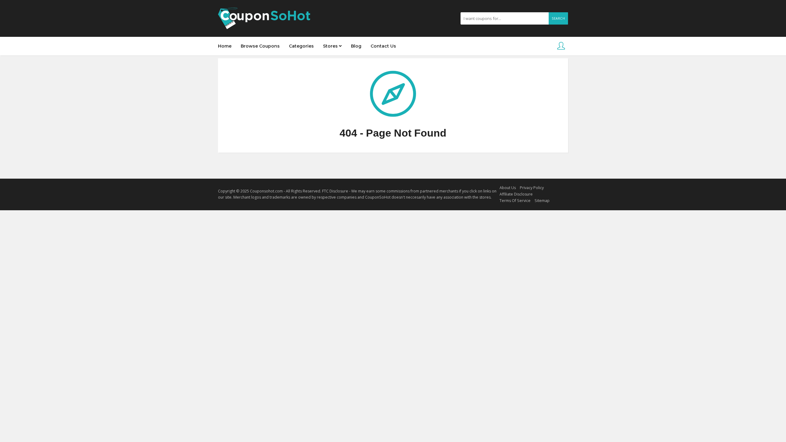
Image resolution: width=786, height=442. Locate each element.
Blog (356, 46)
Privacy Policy (532, 187)
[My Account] (561, 46)
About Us (508, 187)
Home (225, 46)
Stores (331, 46)
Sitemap (542, 200)
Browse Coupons (260, 46)
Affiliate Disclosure (516, 194)
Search (558, 18)
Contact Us (383, 46)
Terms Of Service (515, 200)
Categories (301, 46)
